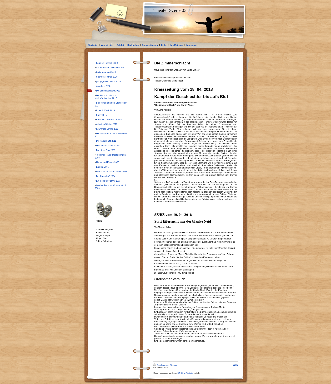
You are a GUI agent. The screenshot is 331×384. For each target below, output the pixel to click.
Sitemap (173, 365)
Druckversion (163, 365)
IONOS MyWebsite (185, 373)
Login (235, 364)
